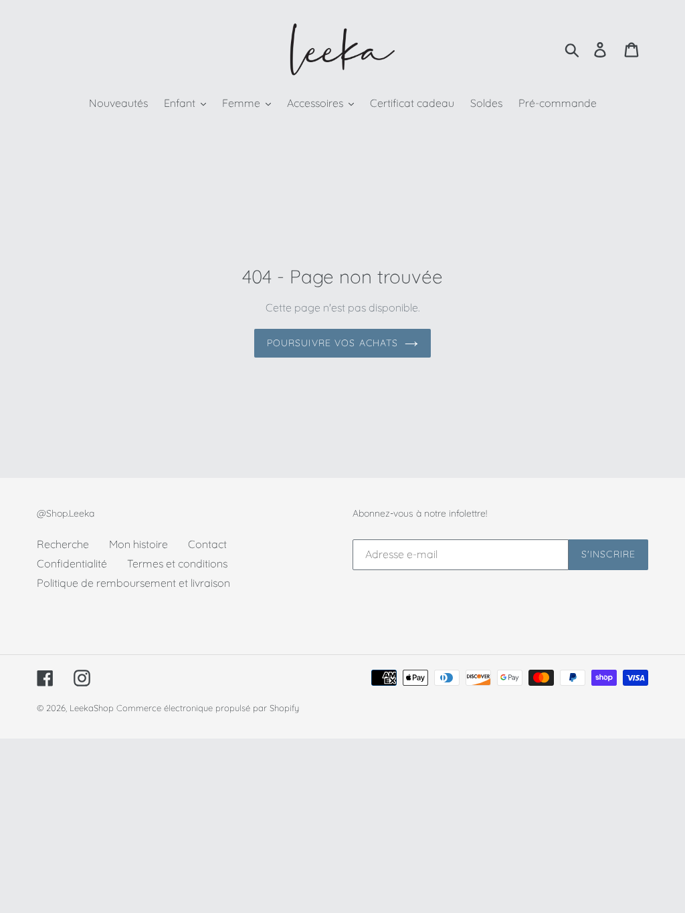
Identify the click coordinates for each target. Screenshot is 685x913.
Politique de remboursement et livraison (133, 583)
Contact (207, 544)
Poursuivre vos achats (333, 343)
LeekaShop (92, 707)
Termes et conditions (177, 563)
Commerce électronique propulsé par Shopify (207, 707)
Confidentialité (72, 563)
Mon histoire (138, 544)
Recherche (63, 544)
